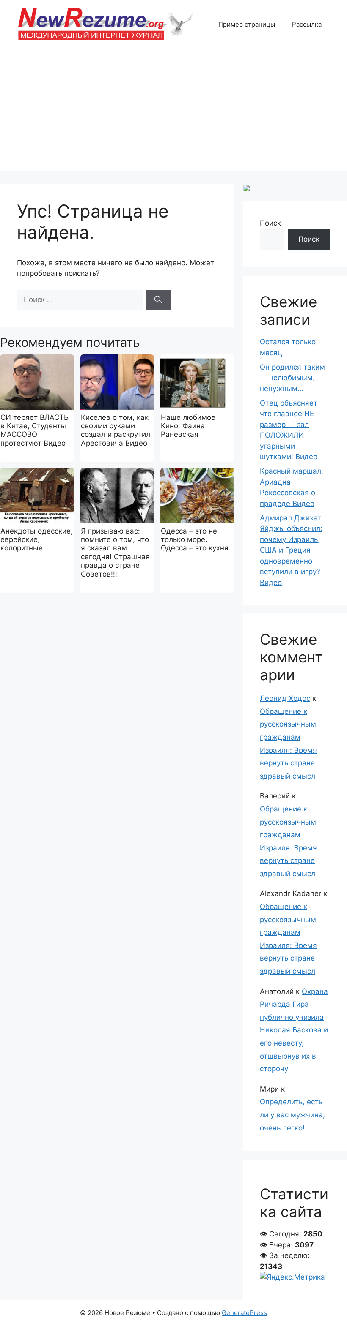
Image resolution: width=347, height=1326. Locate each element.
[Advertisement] (173, 112)
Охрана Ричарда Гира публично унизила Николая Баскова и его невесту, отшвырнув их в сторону (294, 1030)
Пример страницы (246, 24)
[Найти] (158, 300)
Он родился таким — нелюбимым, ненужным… (292, 378)
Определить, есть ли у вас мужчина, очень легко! (292, 1114)
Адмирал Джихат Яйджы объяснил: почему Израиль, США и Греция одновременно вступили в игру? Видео (291, 550)
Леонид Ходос (285, 698)
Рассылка (307, 24)
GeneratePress (244, 1313)
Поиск (270, 223)
